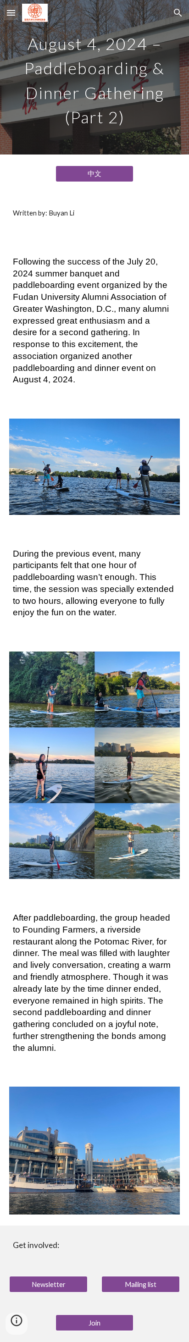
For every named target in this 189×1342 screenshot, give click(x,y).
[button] (11, 12)
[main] (94, 77)
